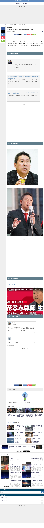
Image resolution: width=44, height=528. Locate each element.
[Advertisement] (22, 15)
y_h (12, 338)
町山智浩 (13, 322)
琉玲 (25, 400)
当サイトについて (21, 500)
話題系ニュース (9, 27)
